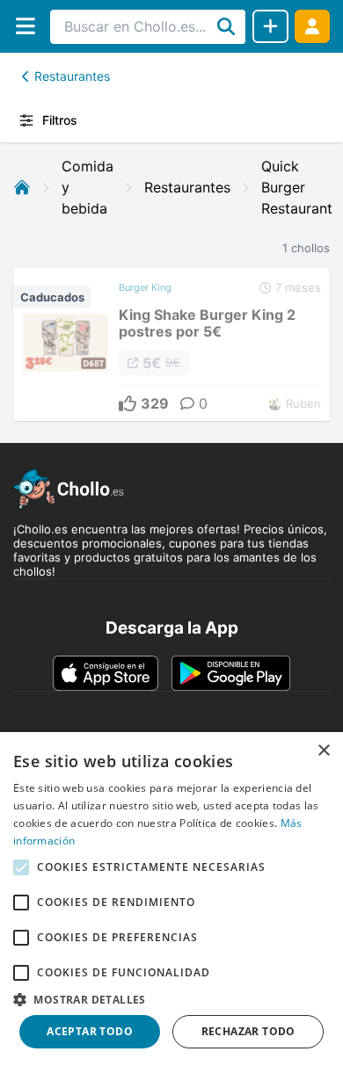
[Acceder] (312, 26)
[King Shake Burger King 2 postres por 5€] (171, 344)
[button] (171, 999)
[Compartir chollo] (270, 26)
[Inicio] (22, 187)
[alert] (171, 899)
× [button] (323, 751)
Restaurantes (72, 76)
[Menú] (25, 26)
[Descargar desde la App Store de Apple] (105, 673)
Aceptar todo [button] (90, 1031)
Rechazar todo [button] (248, 1031)
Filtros (59, 119)
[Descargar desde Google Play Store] (231, 673)
